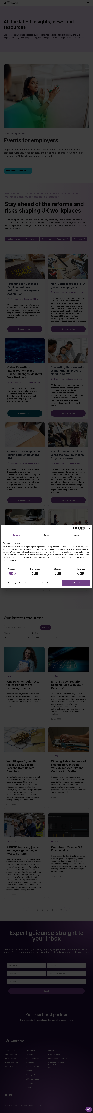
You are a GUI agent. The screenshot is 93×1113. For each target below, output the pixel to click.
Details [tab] (46, 535)
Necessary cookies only (16, 583)
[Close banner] (89, 528)
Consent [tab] (16, 535)
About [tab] (76, 535)
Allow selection (46, 583)
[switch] (35, 573)
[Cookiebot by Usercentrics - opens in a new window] (75, 528)
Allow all (76, 583)
